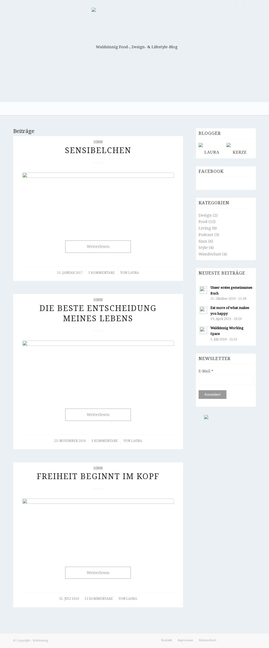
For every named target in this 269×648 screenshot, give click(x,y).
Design (205, 215)
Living (205, 228)
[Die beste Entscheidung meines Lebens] (98, 369)
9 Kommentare (104, 441)
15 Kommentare (99, 599)
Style (203, 247)
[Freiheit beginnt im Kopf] (98, 527)
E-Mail (206, 371)
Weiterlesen (98, 246)
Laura (133, 273)
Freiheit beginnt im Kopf (98, 476)
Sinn (98, 142)
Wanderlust (210, 254)
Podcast (206, 234)
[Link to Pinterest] (236, 6)
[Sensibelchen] (98, 201)
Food (203, 221)
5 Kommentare (101, 273)
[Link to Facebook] (228, 6)
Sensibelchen (98, 150)
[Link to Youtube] (252, 6)
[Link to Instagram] (244, 6)
